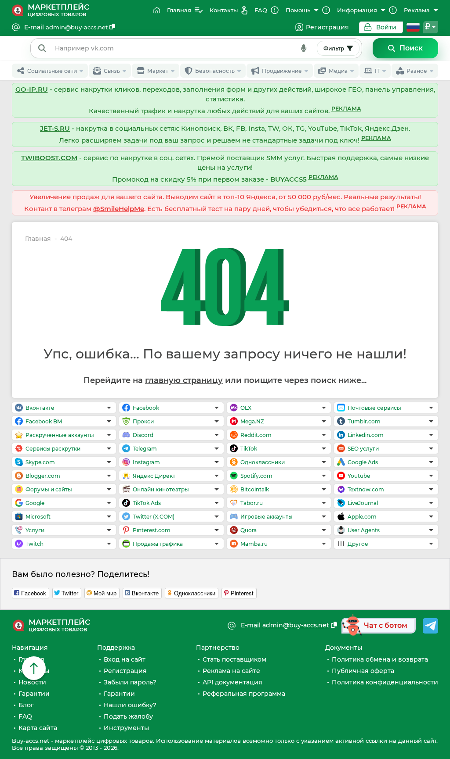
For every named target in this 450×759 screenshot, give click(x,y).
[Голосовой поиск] (303, 48)
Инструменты (126, 728)
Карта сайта (37, 728)
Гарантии (34, 694)
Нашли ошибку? (130, 705)
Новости (32, 682)
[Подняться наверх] (34, 668)
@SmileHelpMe (118, 208)
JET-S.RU (55, 128)
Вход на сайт (124, 659)
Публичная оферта (363, 671)
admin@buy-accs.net (77, 27)
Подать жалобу (128, 716)
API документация (232, 682)
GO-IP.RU (31, 89)
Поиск (411, 48)
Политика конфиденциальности (385, 682)
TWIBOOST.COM (49, 158)
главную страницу (184, 380)
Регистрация (327, 27)
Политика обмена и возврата (380, 659)
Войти (386, 27)
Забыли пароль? (130, 682)
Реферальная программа (244, 694)
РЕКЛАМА (346, 108)
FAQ (25, 716)
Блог (26, 705)
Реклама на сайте (231, 671)
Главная (38, 239)
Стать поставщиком (234, 659)
